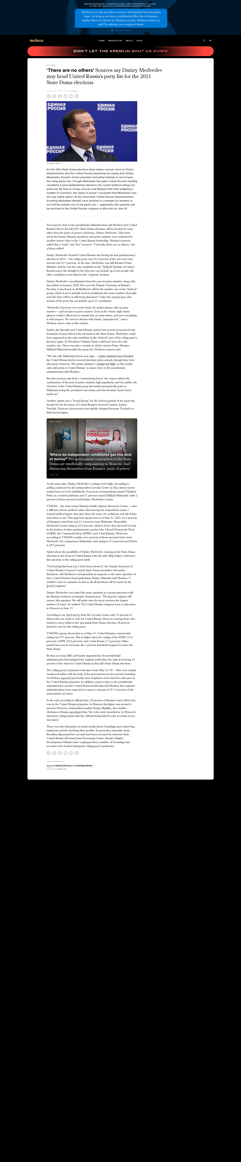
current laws (118, 297)
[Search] (204, 41)
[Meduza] (36, 40)
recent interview (118, 592)
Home (101, 40)
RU (210, 40)
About (129, 40)
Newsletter (115, 40)
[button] (92, 131)
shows (88, 518)
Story (49, 765)
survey (63, 633)
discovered (64, 734)
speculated (75, 712)
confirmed (86, 742)
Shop (140, 40)
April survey (73, 615)
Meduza (74, 91)
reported (91, 655)
